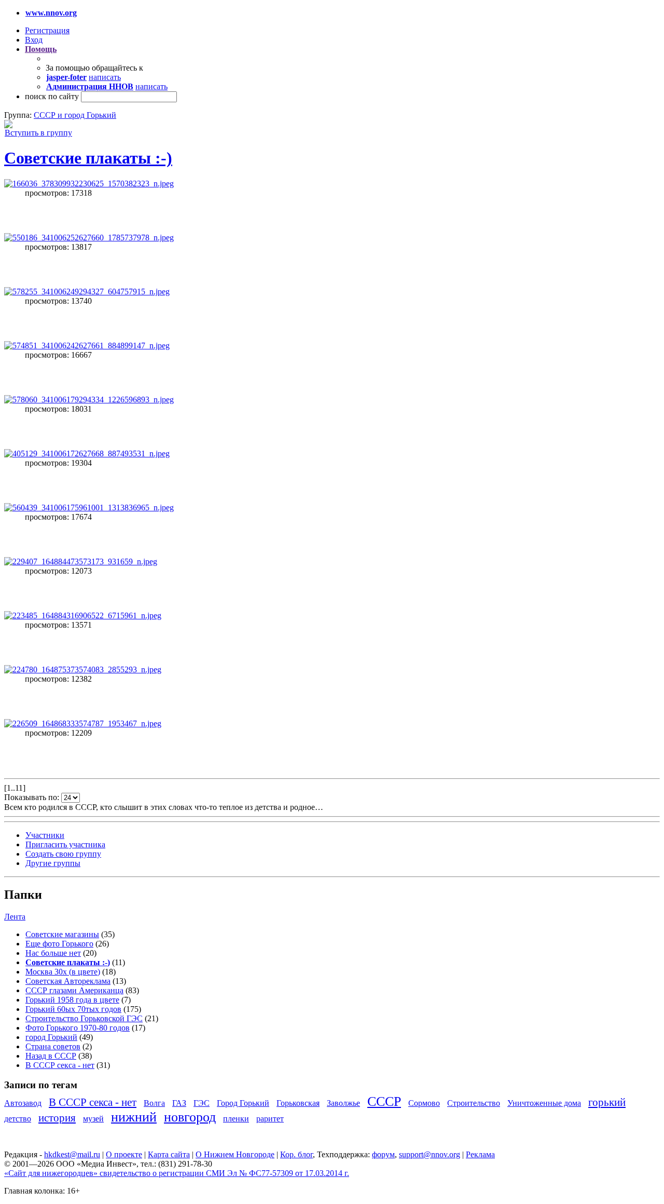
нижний (134, 1117)
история (57, 1118)
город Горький (51, 1037)
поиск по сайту (52, 96)
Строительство (473, 1103)
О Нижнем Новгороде (235, 1154)
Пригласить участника (65, 844)
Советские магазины (62, 934)
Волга (154, 1103)
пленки (236, 1118)
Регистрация (47, 30)
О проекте (124, 1154)
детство (17, 1118)
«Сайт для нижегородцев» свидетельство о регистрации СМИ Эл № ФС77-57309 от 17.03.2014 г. (176, 1173)
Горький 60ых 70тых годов (73, 1009)
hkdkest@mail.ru (72, 1154)
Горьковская (298, 1103)
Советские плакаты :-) (88, 157)
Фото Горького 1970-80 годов (77, 1027)
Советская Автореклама (67, 981)
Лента (14, 916)
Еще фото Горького (59, 943)
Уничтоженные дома (544, 1103)
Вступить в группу (38, 132)
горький (607, 1102)
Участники (44, 835)
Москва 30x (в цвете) (62, 971)
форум (383, 1154)
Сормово (424, 1103)
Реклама (480, 1154)
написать (105, 77)
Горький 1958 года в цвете (72, 999)
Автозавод (23, 1103)
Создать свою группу (63, 853)
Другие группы (52, 863)
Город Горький (243, 1103)
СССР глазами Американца (74, 990)
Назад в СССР (50, 1055)
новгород (190, 1117)
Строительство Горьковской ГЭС (84, 1018)
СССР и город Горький (75, 115)
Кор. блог (296, 1154)
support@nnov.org (429, 1154)
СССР (384, 1101)
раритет (270, 1118)
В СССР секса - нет (59, 1065)
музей (93, 1118)
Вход (34, 39)
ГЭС (201, 1103)
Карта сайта (169, 1154)
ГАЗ (179, 1103)
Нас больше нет (53, 953)
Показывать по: (32, 797)
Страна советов (52, 1046)
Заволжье (343, 1103)
